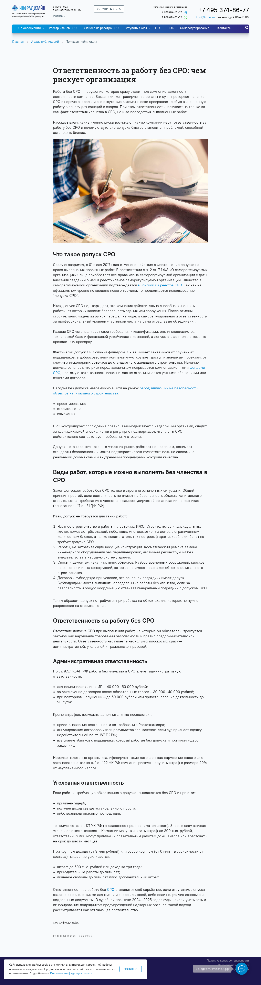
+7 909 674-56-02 (171, 12)
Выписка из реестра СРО (101, 28)
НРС (158, 28)
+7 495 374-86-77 (223, 10)
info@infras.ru (205, 17)
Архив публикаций (45, 42)
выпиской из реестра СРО (160, 285)
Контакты (224, 28)
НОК (170, 28)
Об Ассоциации (30, 28)
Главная (18, 42)
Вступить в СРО (136, 28)
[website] (247, 27)
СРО (110, 889)
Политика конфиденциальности (228, 960)
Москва (58, 16)
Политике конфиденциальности (71, 973)
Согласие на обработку (233, 965)
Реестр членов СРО (63, 28)
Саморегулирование (195, 28)
